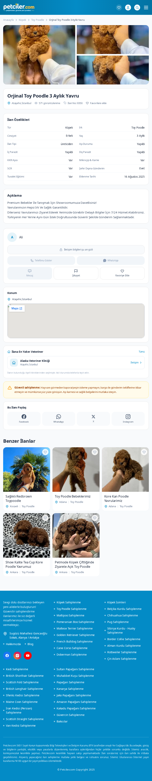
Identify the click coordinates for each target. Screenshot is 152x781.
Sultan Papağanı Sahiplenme (75, 669)
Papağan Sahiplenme (70, 682)
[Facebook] (7, 656)
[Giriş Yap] (128, 7)
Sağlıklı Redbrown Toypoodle (19, 498)
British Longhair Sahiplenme (24, 689)
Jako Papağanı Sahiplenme (74, 695)
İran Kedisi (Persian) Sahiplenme (19, 710)
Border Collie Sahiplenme (123, 639)
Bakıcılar (62, 721)
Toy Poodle (37, 20)
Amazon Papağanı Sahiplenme (76, 702)
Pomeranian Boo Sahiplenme (75, 622)
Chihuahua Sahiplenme (122, 615)
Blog (30, 644)
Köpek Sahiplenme (69, 602)
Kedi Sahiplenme (17, 669)
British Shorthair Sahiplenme (25, 676)
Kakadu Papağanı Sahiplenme (76, 708)
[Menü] (146, 7)
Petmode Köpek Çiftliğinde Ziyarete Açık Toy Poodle (74, 564)
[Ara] (137, 7)
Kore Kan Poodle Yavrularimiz (116, 498)
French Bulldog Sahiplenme (75, 641)
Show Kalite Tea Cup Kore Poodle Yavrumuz (24, 564)
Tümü (142, 351)
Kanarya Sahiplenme (70, 689)
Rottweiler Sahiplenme (122, 652)
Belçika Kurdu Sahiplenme (124, 609)
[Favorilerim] (119, 7)
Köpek (22, 20)
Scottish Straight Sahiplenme (25, 719)
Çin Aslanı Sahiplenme (121, 659)
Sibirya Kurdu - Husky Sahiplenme (121, 630)
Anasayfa (8, 20)
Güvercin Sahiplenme (71, 715)
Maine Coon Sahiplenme (22, 702)
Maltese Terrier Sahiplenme (74, 628)
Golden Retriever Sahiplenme (76, 635)
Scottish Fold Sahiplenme (22, 682)
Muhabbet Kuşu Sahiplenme (75, 676)
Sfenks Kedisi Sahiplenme (22, 695)
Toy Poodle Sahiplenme (71, 609)
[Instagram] (17, 656)
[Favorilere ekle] (45, 452)
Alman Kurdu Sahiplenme (124, 645)
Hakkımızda (13, 644)
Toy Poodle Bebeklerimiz (73, 496)
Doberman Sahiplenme (72, 654)
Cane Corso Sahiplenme (72, 648)
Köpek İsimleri (116, 602)
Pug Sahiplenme (118, 622)
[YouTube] (28, 656)
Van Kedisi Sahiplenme (21, 725)
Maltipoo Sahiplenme (70, 615)
